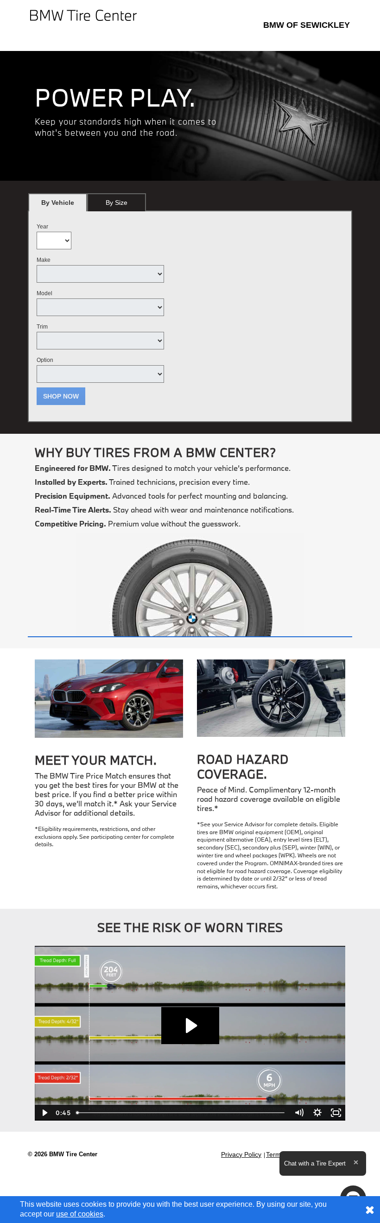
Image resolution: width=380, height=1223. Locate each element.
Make (44, 260)
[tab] (57, 202)
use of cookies (79, 1214)
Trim (42, 326)
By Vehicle (57, 202)
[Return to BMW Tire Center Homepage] (83, 15)
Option (45, 360)
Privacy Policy (241, 1154)
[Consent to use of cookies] (369, 1209)
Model (44, 293)
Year (42, 226)
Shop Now (61, 396)
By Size (116, 202)
